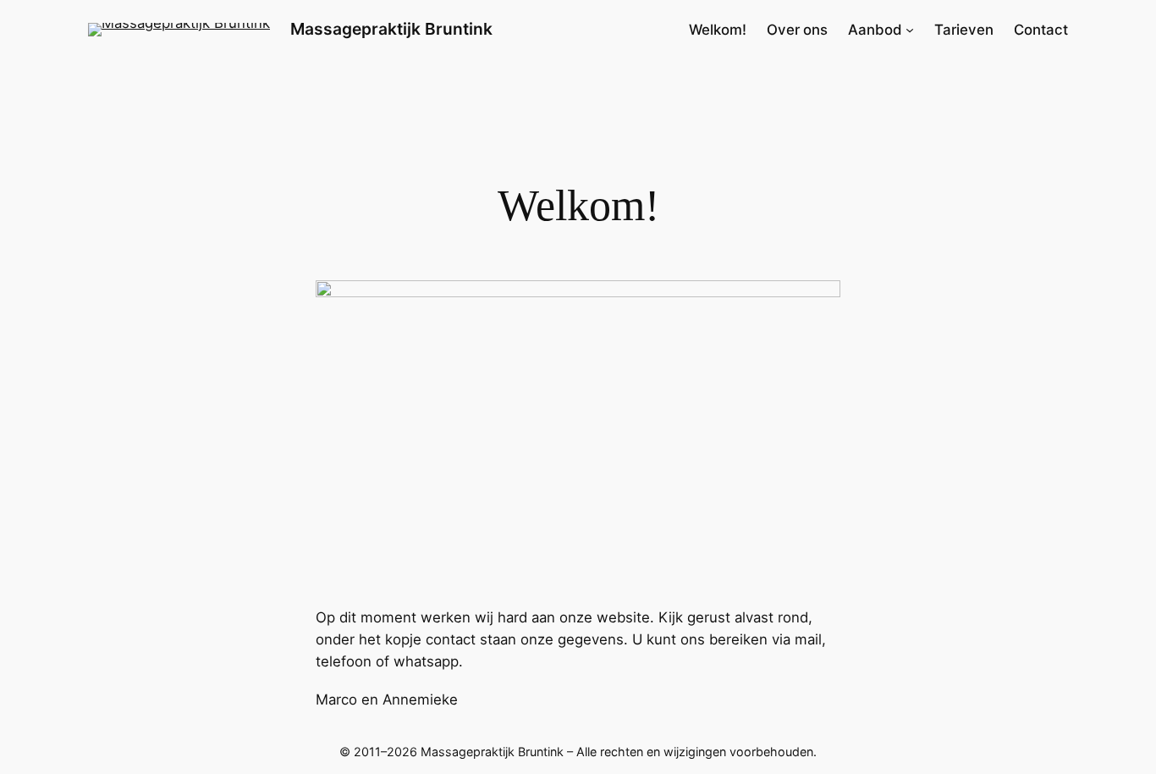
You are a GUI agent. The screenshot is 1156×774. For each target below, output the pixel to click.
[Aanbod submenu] (910, 29)
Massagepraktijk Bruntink (391, 29)
